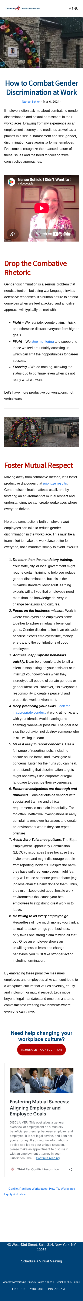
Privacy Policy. (35, 1282)
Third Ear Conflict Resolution (22, 8)
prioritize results (55, 483)
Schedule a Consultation (41, 1049)
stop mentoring (42, 341)
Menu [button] (74, 9)
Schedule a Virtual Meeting (41, 1261)
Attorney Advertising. (15, 1282)
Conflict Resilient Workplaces (28, 1188)
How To (54, 1188)
